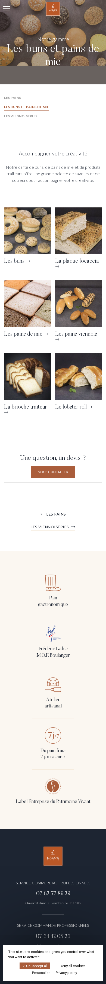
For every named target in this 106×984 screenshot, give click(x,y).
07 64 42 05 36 (53, 936)
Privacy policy (66, 973)
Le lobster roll (71, 407)
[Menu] (6, 8)
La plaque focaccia (77, 261)
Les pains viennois (76, 334)
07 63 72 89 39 (53, 894)
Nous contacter (53, 472)
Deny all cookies (72, 966)
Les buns (14, 261)
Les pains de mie (23, 334)
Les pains (12, 98)
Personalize (41, 973)
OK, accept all (36, 966)
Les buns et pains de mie (26, 107)
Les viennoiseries (21, 116)
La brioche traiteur (25, 407)
